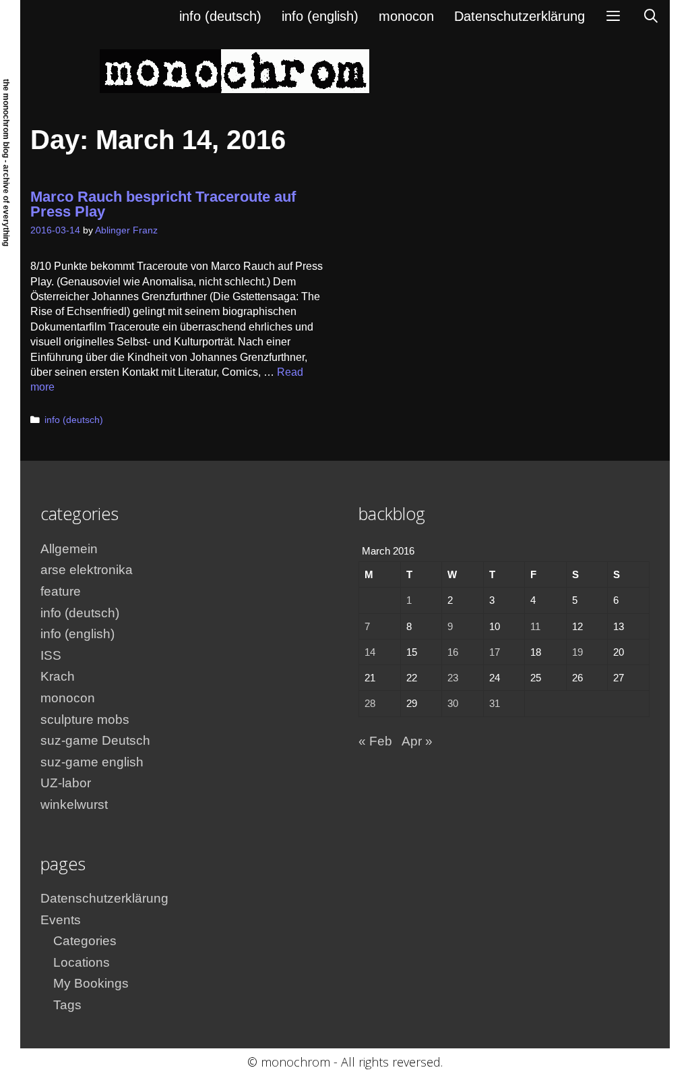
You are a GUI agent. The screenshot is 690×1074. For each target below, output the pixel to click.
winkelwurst (74, 804)
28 (370, 703)
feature (60, 591)
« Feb (375, 741)
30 (452, 703)
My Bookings (91, 983)
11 (535, 626)
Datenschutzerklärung (519, 16)
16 (452, 652)
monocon (406, 16)
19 (577, 652)
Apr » (417, 741)
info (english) (320, 16)
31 (494, 703)
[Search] (651, 16)
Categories (85, 941)
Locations (81, 962)
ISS (50, 655)
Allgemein (69, 549)
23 (452, 677)
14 (370, 652)
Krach (57, 676)
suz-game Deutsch (95, 740)
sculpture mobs (84, 719)
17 (494, 652)
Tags (67, 1005)
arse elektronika (86, 570)
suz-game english (92, 762)
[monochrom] (234, 70)
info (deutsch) (220, 16)
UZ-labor (65, 783)
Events (60, 920)
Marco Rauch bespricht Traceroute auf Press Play (163, 204)
